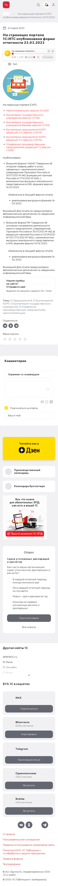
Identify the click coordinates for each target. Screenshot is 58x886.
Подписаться (29, 708)
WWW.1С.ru (10, 656)
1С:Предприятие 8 (21, 300)
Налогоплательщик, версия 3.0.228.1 (27, 110)
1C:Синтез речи (48, 57)
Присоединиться (29, 759)
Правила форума (13, 858)
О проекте (9, 834)
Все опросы (29, 627)
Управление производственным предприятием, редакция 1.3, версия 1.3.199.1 (28, 147)
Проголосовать (29, 618)
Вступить (29, 785)
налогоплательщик (14, 313)
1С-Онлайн (10, 667)
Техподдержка (11, 864)
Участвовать (29, 734)
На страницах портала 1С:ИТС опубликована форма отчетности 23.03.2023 (33, 51)
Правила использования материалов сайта (28, 845)
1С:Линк (8, 662)
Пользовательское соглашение (21, 839)
